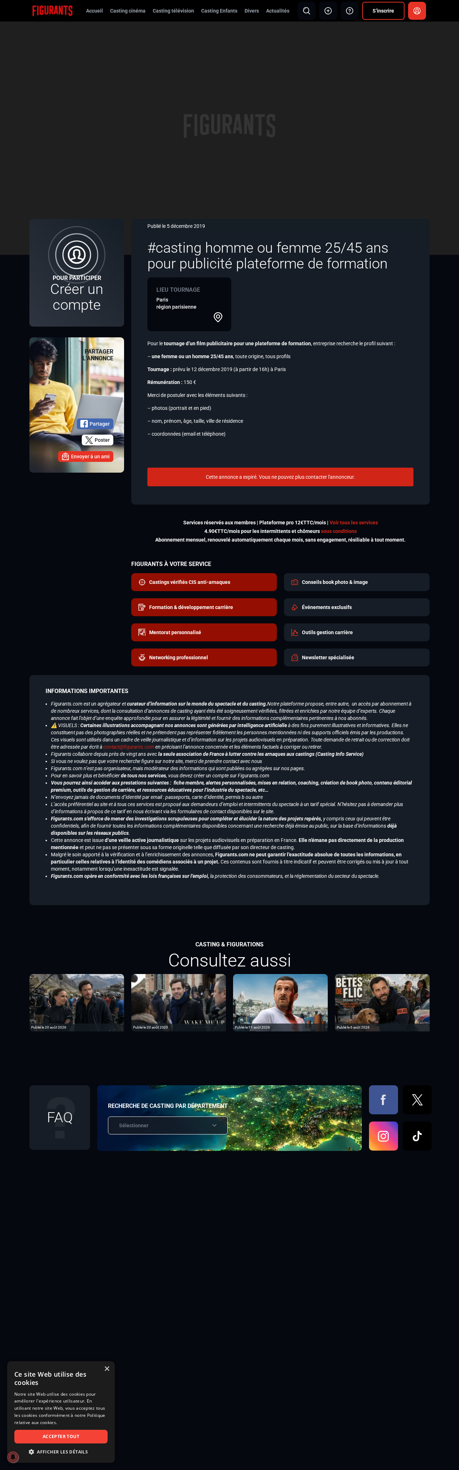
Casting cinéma (128, 11)
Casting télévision (173, 11)
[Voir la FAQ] (350, 11)
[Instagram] (383, 1136)
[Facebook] (383, 1099)
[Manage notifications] (13, 1457)
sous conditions (339, 531)
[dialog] (61, 1412)
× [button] (106, 1369)
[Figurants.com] (52, 10)
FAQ (60, 1117)
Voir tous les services (354, 522)
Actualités (277, 11)
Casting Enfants (219, 11)
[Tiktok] (417, 1136)
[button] (61, 1452)
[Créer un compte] (76, 273)
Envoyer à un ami (90, 456)
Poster (102, 440)
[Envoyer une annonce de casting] (328, 11)
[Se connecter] (417, 11)
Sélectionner (133, 1125)
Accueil (94, 11)
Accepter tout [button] (61, 1436)
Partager (100, 424)
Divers (252, 11)
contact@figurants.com (128, 747)
